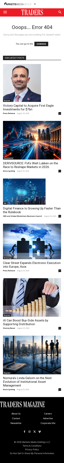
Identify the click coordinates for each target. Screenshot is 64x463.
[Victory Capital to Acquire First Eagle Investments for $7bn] (32, 83)
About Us (16, 413)
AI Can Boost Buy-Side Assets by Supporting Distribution (25, 322)
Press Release (9, 113)
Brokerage (8, 258)
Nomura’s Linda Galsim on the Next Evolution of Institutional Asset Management (27, 381)
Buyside (7, 101)
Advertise (48, 418)
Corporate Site (48, 423)
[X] (34, 431)
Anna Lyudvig (9, 171)
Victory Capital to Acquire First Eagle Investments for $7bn (28, 107)
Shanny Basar (9, 328)
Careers (48, 413)
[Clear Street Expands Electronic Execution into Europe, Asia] (32, 241)
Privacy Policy (32, 449)
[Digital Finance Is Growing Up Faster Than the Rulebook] (32, 192)
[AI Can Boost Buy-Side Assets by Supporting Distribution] (32, 297)
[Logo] (32, 12)
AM (5, 203)
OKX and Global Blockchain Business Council (22, 216)
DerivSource (8, 158)
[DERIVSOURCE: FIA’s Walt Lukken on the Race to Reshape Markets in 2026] (32, 140)
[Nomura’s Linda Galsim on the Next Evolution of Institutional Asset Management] (32, 355)
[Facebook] (24, 431)
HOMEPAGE (41, 44)
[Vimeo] (39, 431)
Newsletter (16, 423)
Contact (16, 418)
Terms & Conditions (32, 445)
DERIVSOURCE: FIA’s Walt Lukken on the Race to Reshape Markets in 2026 (30, 165)
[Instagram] (29, 431)
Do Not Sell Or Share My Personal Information (32, 453)
